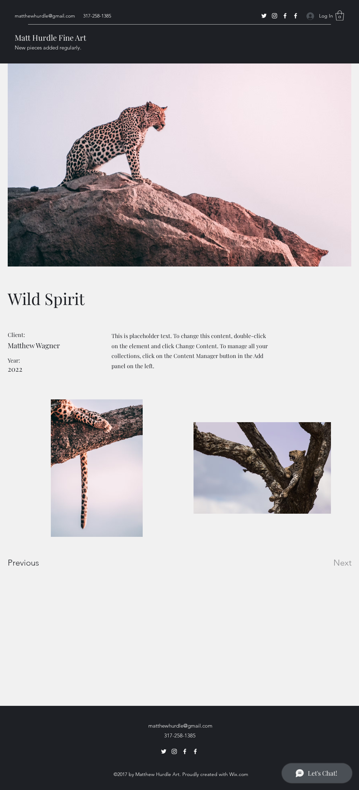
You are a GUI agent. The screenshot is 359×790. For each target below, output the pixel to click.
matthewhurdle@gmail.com (45, 16)
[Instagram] (274, 15)
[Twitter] (263, 15)
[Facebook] (285, 15)
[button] (340, 16)
